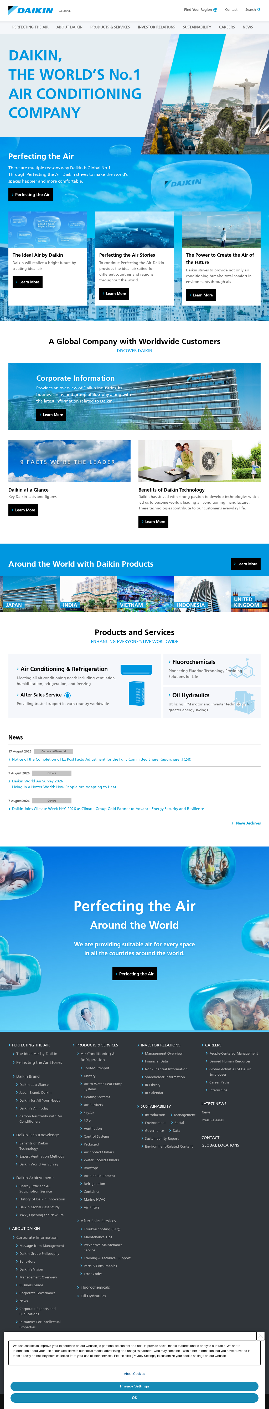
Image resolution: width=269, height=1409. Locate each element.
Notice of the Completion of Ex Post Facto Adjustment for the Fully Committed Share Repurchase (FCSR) (102, 759)
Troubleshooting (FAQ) (102, 1229)
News (23, 1301)
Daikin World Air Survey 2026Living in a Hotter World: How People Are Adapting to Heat (64, 784)
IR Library (153, 1085)
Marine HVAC (94, 1199)
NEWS (248, 27)
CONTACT (210, 1137)
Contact (231, 10)
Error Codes (93, 1274)
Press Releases (213, 1120)
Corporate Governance (37, 1293)
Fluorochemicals (95, 1287)
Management (184, 1115)
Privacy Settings (134, 1386)
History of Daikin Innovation (42, 1199)
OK (134, 1398)
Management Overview (38, 1277)
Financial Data (156, 1061)
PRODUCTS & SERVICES (110, 27)
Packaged (91, 1144)
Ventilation (93, 1129)
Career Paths (219, 1082)
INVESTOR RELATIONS (156, 27)
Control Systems (97, 1136)
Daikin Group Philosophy (39, 1254)
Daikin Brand (28, 1076)
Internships (218, 1090)
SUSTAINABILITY (197, 27)
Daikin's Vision (31, 1269)
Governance (154, 1131)
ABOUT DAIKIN (69, 27)
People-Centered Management (233, 1053)
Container (92, 1192)
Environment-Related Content (169, 1146)
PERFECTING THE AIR (30, 27)
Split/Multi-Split (96, 1068)
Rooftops (91, 1168)
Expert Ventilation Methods (41, 1156)
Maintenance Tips (98, 1237)
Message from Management (41, 1246)
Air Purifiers (93, 1105)
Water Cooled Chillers (101, 1160)
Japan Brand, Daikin (35, 1093)
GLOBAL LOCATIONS (220, 1145)
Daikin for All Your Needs (39, 1100)
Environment (155, 1123)
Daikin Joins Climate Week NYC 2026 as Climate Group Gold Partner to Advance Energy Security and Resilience (108, 809)
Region (198, 10)
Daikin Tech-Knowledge (37, 1135)
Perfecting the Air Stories (39, 1062)
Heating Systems (97, 1097)
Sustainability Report (162, 1138)
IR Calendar (154, 1093)
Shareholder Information (165, 1077)
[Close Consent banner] (260, 1336)
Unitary (90, 1076)
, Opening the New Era (41, 1215)
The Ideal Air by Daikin (36, 1053)
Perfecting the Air (32, 194)
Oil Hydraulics (93, 1296)
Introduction (155, 1115)
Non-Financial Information (166, 1069)
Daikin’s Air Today (34, 1108)
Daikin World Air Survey (38, 1164)
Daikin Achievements (35, 1177)
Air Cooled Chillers (99, 1152)
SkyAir (89, 1113)
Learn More (29, 282)
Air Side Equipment (99, 1176)
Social (179, 1123)
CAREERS (227, 27)
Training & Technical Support (107, 1258)
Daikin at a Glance (34, 1085)
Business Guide (31, 1285)
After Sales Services (98, 1221)
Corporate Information (37, 1237)
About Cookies (134, 1374)
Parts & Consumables (100, 1266)
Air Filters (91, 1207)
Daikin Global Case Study (39, 1207)
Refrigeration (94, 1184)
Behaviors (27, 1261)
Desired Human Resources (229, 1061)
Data (176, 1131)
